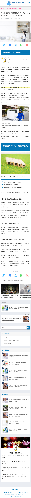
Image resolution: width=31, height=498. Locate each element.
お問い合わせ (6, 492)
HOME (16, 489)
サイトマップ (13, 492)
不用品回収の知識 (6, 343)
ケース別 (4, 337)
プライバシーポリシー (23, 492)
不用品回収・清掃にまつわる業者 (15, 280)
